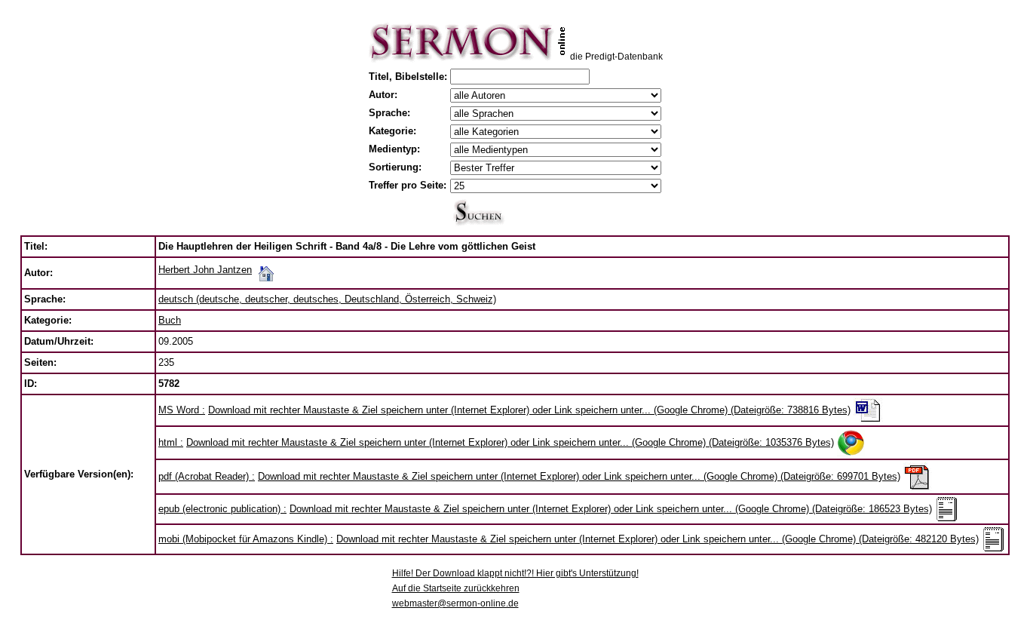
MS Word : (181, 410)
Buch (169, 320)
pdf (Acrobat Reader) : (206, 476)
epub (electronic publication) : (222, 508)
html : (170, 442)
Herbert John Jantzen (205, 269)
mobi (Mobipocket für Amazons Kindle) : (245, 539)
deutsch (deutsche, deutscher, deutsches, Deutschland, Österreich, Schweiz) (327, 299)
